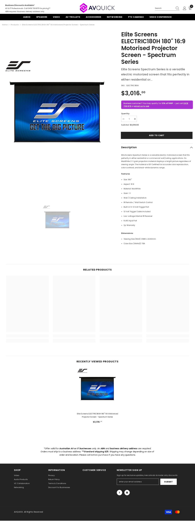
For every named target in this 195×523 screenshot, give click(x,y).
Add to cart (157, 135)
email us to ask (141, 106)
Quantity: (125, 113)
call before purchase (97, 454)
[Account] (184, 8)
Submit (168, 481)
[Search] (167, 8)
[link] (27, 335)
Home (4, 24)
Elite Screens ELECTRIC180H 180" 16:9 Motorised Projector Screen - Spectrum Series (97, 415)
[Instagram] (127, 492)
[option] (57, 113)
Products (15, 24)
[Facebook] (119, 492)
